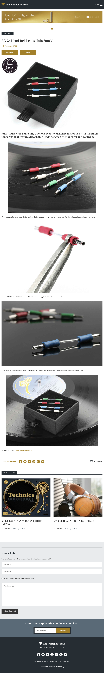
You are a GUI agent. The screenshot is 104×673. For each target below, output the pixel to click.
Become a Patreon (41, 662)
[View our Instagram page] (52, 654)
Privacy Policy (55, 662)
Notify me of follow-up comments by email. (19, 578)
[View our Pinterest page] (56, 654)
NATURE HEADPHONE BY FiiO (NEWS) (74, 521)
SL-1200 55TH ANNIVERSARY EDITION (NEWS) (22, 522)
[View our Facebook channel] (43, 654)
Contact (66, 662)
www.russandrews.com (24, 450)
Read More (6, 529)
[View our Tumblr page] (61, 654)
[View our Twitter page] (47, 654)
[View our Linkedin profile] (65, 654)
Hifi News (9, 52)
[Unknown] (52, 17)
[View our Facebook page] (38, 654)
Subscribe (63, 631)
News (28, 52)
